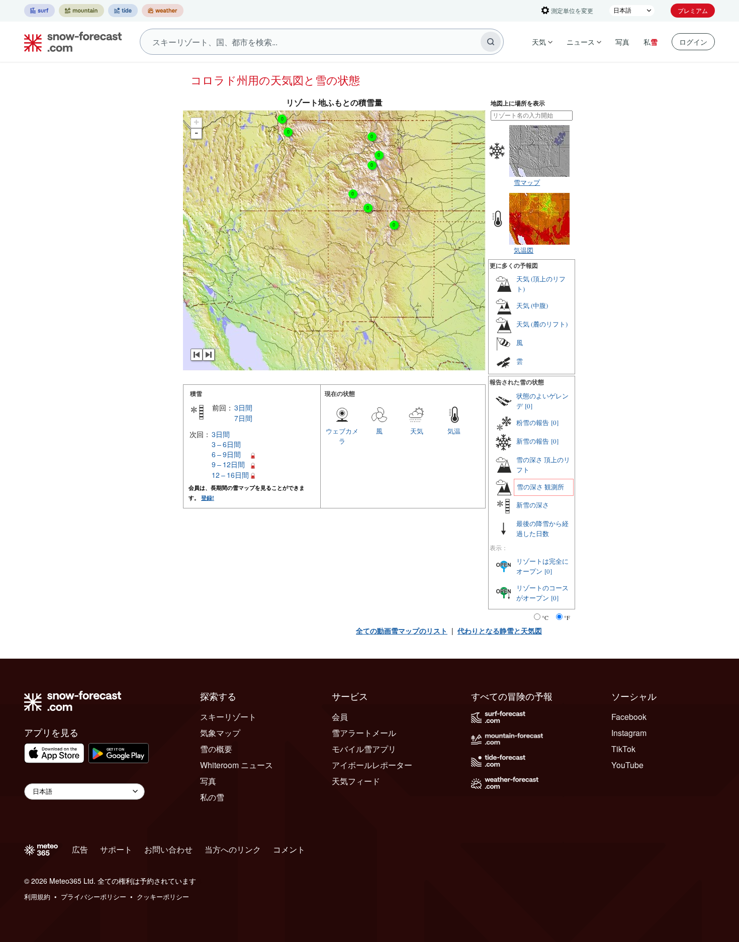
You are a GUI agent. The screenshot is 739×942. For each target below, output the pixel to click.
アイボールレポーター (372, 765)
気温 (453, 431)
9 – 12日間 (228, 464)
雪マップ (527, 182)
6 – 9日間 (226, 454)
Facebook (628, 716)
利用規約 (37, 896)
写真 (622, 42)
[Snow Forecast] (70, 42)
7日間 (243, 418)
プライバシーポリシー (93, 896)
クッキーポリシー (163, 896)
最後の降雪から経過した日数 (542, 528)
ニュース (581, 42)
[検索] (491, 42)
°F (567, 617)
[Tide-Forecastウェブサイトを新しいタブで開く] (123, 10)
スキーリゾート (228, 716)
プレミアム (693, 10)
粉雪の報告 (532, 422)
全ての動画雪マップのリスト (401, 630)
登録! (207, 497)
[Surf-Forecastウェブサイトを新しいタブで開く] (39, 10)
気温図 (523, 250)
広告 (80, 849)
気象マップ (220, 733)
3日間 (243, 407)
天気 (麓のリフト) (542, 324)
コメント (289, 849)
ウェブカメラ (342, 436)
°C (545, 617)
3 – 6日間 (226, 444)
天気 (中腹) (532, 305)
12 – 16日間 (230, 475)
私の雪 (212, 797)
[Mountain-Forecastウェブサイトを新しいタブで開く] (81, 10)
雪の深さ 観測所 (540, 486)
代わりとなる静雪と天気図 (499, 630)
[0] (528, 405)
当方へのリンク (233, 849)
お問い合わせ (168, 849)
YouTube (627, 765)
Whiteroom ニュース (236, 765)
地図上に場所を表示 (518, 103)
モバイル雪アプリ (364, 749)
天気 (539, 42)
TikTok (623, 749)
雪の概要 (216, 749)
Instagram (628, 733)
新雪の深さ (532, 504)
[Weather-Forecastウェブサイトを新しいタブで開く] (162, 10)
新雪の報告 (532, 441)
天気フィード (356, 781)
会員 (340, 716)
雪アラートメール (364, 733)
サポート (116, 849)
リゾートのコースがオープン (542, 592)
